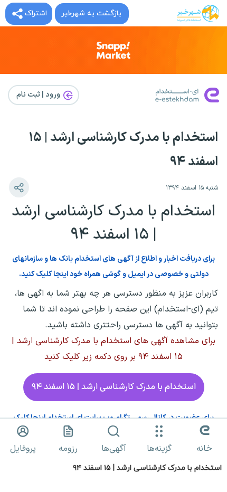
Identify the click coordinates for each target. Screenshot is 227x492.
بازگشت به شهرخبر (91, 13)
